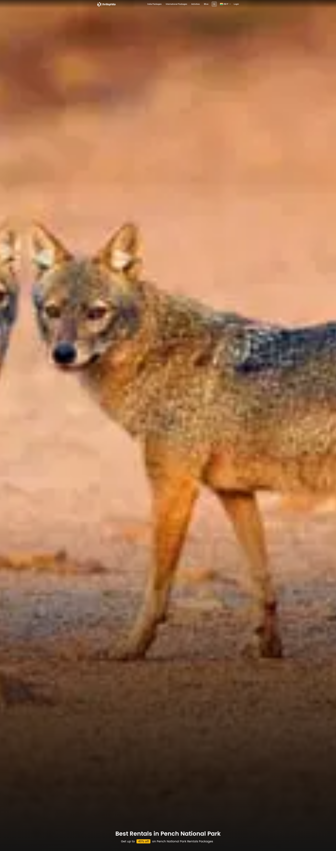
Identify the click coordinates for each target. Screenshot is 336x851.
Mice (206, 4)
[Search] (214, 4)
